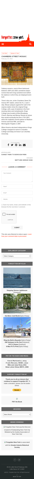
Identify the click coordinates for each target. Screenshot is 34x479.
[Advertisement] (17, 17)
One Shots (4, 53)
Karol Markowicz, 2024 (17, 361)
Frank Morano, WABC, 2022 (17, 363)
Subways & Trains (15, 53)
